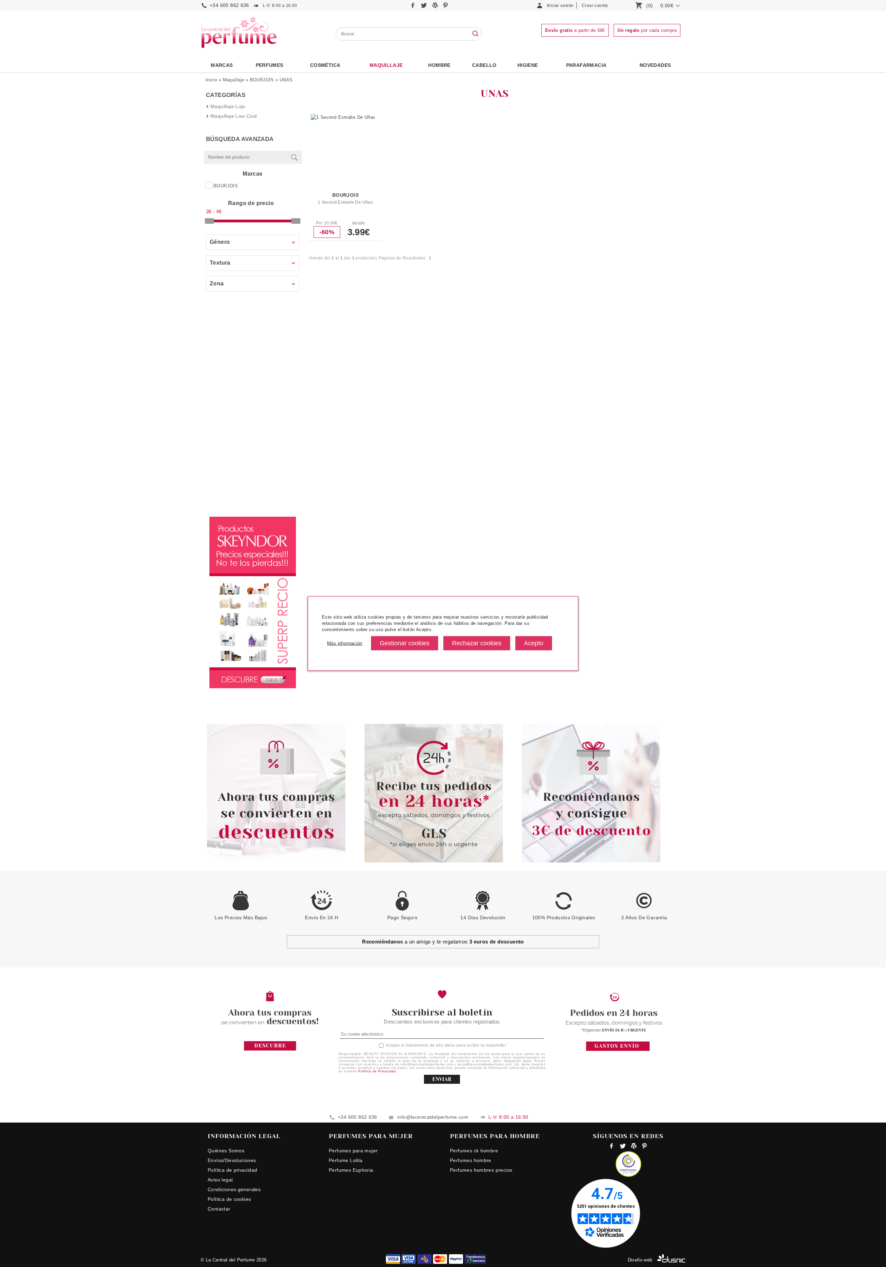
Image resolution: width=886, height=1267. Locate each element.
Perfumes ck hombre (474, 1150)
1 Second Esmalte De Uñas (345, 202)
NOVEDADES (655, 65)
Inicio (211, 79)
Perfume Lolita (345, 1160)
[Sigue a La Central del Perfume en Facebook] (414, 7)
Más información (344, 643)
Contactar (219, 1209)
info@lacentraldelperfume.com (432, 1117)
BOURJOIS (262, 79)
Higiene (527, 65)
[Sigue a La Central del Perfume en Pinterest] (445, 7)
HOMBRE (439, 65)
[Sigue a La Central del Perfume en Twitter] (424, 7)
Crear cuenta (595, 5)
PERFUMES (269, 65)
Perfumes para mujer (353, 1150)
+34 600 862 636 (229, 5)
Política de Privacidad (377, 1071)
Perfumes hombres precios (481, 1170)
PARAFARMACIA (586, 65)
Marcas (222, 65)
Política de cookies (229, 1199)
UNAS (286, 79)
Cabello (484, 65)
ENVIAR (441, 1079)
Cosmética (325, 65)
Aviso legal (220, 1179)
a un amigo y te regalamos (443, 942)
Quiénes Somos (226, 1150)
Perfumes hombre (470, 1160)
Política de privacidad (232, 1170)
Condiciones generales (234, 1189)
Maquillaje (386, 65)
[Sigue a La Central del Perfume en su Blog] (436, 7)
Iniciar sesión (560, 5)
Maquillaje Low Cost (233, 116)
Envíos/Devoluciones (232, 1160)
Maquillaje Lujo (227, 106)
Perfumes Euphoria (351, 1170)
